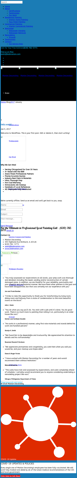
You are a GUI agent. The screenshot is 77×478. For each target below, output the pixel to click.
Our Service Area (16, 44)
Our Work (13, 15)
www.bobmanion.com (14, 248)
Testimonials (14, 13)
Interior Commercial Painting (21, 26)
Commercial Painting (13, 24)
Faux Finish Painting (17, 22)
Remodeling (10, 35)
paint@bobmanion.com (10, 54)
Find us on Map (7, 52)
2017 (12, 102)
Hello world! (6, 124)
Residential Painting (13, 17)
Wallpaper (9, 28)
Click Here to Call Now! (10, 476)
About (7, 9)
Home (7, 6)
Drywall (12, 37)
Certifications (14, 11)
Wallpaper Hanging (17, 31)
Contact (8, 42)
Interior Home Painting (18, 20)
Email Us (10, 230)
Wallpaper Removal (17, 33)
